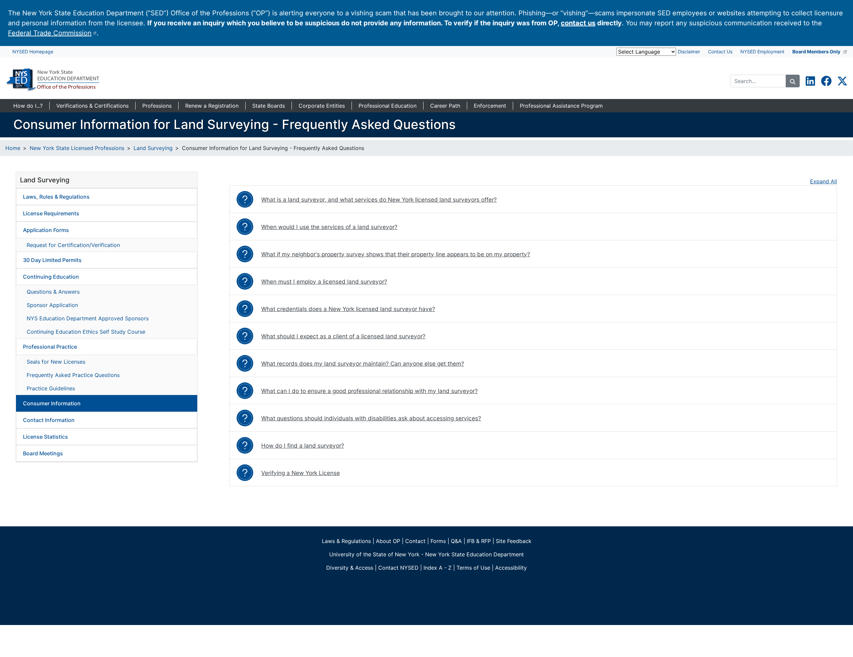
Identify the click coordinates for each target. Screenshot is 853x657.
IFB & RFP (479, 541)
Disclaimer (689, 51)
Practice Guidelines (51, 388)
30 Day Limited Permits (52, 260)
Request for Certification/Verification (73, 245)
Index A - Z (437, 567)
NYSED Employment (762, 51)
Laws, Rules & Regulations (56, 196)
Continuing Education (51, 276)
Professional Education (388, 105)
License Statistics (45, 436)
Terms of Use (473, 567)
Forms (438, 541)
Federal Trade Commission (50, 33)
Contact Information (49, 420)
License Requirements (51, 213)
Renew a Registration (212, 105)
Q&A (456, 541)
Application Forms (46, 230)
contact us (578, 23)
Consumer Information (52, 403)
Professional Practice (50, 346)
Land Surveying (153, 148)
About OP (388, 541)
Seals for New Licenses (56, 361)
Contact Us (720, 51)
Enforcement (490, 105)
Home (12, 148)
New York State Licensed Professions (77, 148)
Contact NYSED (398, 567)
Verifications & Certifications (92, 105)
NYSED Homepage (32, 51)
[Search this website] (793, 81)
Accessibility (511, 567)
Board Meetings (43, 453)
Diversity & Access (349, 567)
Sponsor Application (52, 305)
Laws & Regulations (346, 541)
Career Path (445, 105)
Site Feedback (513, 541)
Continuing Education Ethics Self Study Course (86, 331)
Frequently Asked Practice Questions (73, 375)
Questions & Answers (53, 291)
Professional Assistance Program (561, 105)
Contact (415, 541)
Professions (157, 105)
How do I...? (28, 105)
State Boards (268, 105)
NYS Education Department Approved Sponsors (88, 318)
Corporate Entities (322, 105)
